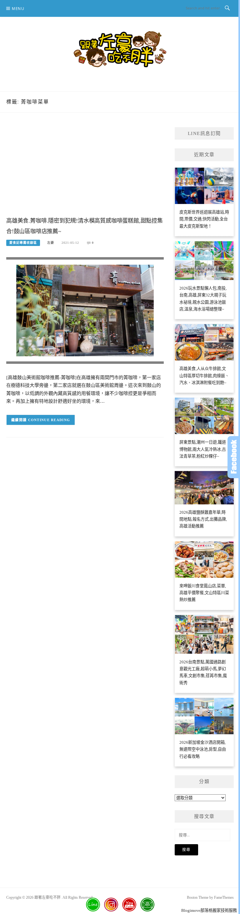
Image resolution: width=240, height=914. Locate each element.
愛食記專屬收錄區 (23, 242)
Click (234, 457)
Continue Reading (49, 420)
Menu (18, 8)
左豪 (50, 242)
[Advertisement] (85, 170)
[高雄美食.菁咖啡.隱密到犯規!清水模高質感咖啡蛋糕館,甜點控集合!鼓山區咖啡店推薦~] (85, 310)
